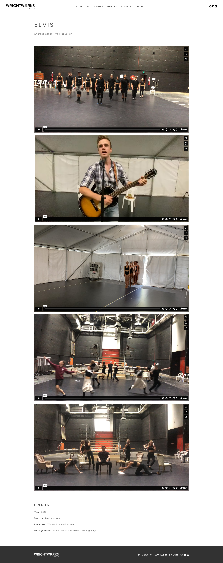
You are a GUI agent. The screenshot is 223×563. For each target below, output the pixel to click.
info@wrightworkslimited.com (158, 555)
